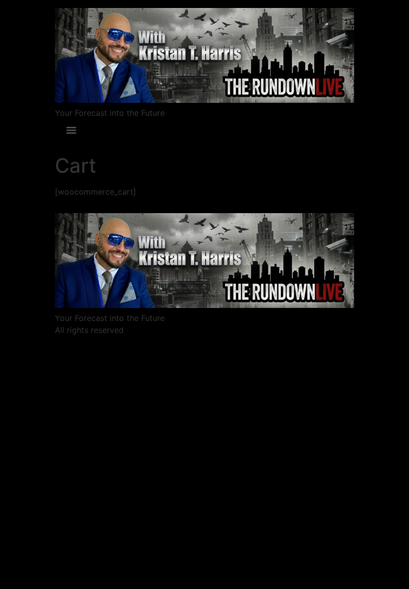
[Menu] (71, 130)
